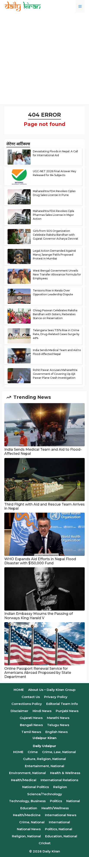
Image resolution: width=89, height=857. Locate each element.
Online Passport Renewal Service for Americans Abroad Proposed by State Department (37, 672)
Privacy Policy (55, 697)
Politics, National (58, 829)
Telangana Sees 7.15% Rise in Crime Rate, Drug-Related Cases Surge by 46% (56, 334)
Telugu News (58, 725)
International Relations (59, 780)
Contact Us (31, 697)
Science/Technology (44, 794)
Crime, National (31, 822)
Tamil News (31, 732)
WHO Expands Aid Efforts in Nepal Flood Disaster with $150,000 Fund (40, 561)
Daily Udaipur (44, 746)
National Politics (35, 787)
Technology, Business (27, 801)
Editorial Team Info (62, 704)
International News (60, 815)
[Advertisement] (44, 59)
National (73, 801)
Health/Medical (23, 780)
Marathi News (58, 718)
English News (56, 732)
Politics (56, 801)
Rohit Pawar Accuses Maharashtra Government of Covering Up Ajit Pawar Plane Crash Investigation (55, 373)
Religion (60, 787)
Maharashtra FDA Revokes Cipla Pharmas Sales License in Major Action (53, 214)
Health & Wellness (65, 773)
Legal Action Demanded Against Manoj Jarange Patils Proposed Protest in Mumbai (54, 254)
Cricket (45, 843)
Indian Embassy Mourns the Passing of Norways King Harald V (38, 616)
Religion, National (26, 836)
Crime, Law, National (59, 752)
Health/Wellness (55, 808)
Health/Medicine (27, 815)
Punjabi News (67, 711)
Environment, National (27, 773)
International (59, 822)
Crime (33, 752)
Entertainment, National (44, 766)
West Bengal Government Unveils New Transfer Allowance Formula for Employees (57, 274)
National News (29, 829)
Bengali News (31, 725)
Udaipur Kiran (44, 738)
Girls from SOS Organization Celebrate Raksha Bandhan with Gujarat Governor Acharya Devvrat (55, 234)
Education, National (61, 836)
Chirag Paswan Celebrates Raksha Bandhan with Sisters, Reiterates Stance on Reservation (55, 314)
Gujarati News (31, 718)
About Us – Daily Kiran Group (51, 690)
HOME (19, 690)
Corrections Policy (26, 704)
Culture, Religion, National (44, 759)
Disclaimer (19, 711)
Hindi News (42, 711)
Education (28, 808)
